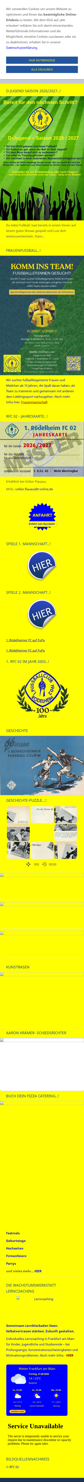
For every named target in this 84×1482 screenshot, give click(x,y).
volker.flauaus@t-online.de (34, 489)
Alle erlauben (42, 69)
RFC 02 (14, 1467)
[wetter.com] (17, 1412)
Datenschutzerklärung (21, 48)
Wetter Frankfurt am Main (37, 1369)
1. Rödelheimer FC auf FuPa (25, 640)
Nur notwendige (42, 60)
